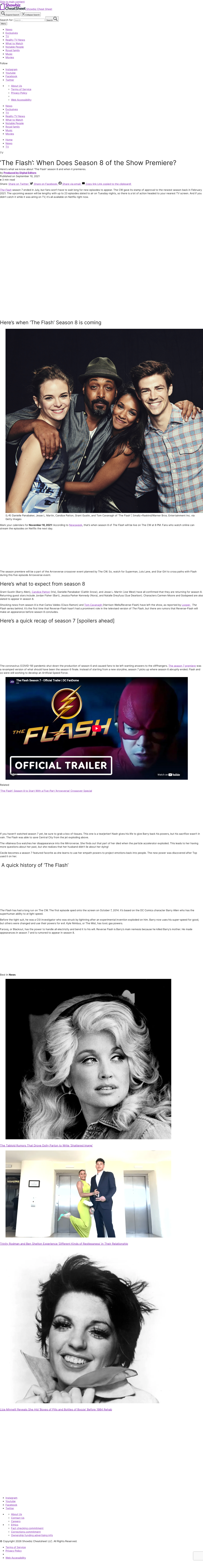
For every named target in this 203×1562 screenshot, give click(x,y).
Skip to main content (12, 1)
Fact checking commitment (27, 1528)
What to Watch (14, 43)
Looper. (186, 604)
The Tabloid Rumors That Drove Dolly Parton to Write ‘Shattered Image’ (46, 1145)
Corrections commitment (26, 1531)
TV (7, 36)
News (9, 29)
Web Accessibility (21, 99)
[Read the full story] (88, 1138)
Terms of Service (21, 89)
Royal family (13, 50)
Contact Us (17, 1517)
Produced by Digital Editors (20, 172)
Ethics (14, 1524)
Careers (15, 1521)
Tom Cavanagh (93, 604)
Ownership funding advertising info (32, 1535)
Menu (3, 24)
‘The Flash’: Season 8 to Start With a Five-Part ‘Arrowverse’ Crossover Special (46, 790)
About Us (16, 85)
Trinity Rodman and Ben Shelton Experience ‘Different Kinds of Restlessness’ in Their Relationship (64, 1243)
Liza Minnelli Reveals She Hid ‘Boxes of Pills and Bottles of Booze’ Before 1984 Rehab (56, 1409)
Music (9, 53)
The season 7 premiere (182, 665)
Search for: (7, 19)
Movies (10, 57)
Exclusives (12, 32)
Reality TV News (15, 39)
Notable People (15, 46)
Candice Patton (41, 591)
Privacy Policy (19, 92)
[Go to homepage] (13, 1491)
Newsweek (75, 524)
